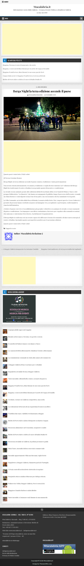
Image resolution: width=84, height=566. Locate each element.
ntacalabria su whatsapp (10, 540)
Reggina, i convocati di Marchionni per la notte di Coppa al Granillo (26, 69)
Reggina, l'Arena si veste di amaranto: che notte (19, 65)
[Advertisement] (42, 39)
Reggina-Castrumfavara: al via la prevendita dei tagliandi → (62, 249)
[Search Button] (42, 509)
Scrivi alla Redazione (9, 553)
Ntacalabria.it (42, 7)
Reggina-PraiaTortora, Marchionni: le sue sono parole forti (23, 72)
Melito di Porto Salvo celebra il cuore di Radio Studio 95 (22, 79)
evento (13, 228)
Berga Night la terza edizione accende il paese (42, 91)
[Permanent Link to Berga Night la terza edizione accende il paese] (42, 118)
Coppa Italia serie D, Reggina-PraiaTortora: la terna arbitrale (24, 76)
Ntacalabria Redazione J (36, 95)
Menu (6, 2)
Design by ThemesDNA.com (42, 564)
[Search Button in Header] (81, 18)
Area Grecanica (42, 87)
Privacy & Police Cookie (10, 555)
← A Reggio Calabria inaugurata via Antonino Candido (19, 249)
